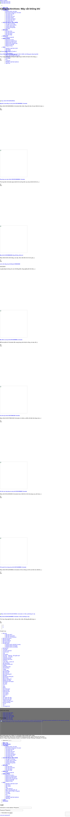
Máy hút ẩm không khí (8, 676)
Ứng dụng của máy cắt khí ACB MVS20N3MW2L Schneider (12, 179)
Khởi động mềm (7, 666)
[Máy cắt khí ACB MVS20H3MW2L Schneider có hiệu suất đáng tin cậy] (17, 613)
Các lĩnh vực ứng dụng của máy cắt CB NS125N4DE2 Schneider (13, 491)
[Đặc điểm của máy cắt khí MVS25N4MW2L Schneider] (13, 337)
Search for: (5, 740)
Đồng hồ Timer (9, 46)
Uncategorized (6, 706)
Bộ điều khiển (6, 643)
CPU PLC (5, 660)
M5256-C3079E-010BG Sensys (44, 720)
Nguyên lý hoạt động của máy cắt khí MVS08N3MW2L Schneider (13, 103)
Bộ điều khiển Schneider (11, 645)
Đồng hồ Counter (9, 39)
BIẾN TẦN (5, 743)
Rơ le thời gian (6, 689)
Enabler (5, 665)
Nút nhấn (7, 28)
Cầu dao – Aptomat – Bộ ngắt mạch (11, 655)
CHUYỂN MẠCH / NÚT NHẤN (10, 22)
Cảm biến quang (9, 17)
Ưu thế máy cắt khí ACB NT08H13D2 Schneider (10, 415)
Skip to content (3, 0)
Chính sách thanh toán (8, 715)
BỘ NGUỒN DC (7, 744)
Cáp (4, 653)
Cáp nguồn (5, 654)
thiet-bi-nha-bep (6, 702)
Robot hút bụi (6, 690)
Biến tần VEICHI (7, 640)
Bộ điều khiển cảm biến (11, 11)
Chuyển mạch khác (10, 26)
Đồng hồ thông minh (8, 664)
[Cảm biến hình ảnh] (5, 2)
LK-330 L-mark (28, 720)
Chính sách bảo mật (7, 717)
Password (5, 810)
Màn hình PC (6, 672)
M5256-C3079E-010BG (35, 720)
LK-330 (25, 720)
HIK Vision (8, 786)
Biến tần (5, 633)
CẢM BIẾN (5, 10)
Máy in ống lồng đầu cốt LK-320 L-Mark (56, 720)
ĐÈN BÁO (5, 29)
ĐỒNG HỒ (5, 36)
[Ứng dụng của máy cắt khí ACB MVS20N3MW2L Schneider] (13, 176)
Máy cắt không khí (7, 674)
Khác (4, 47)
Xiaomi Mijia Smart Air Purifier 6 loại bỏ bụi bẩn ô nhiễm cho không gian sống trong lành (19, 54)
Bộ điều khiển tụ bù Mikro (11, 647)
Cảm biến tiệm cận (10, 20)
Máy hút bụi (5, 677)
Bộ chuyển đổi (6, 642)
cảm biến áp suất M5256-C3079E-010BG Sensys (8, 720)
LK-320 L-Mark (21, 720)
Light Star (7, 63)
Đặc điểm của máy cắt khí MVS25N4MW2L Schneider (11, 339)
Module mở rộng (7, 680)
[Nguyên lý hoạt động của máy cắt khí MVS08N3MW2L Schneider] (7, 100)
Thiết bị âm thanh (7, 700)
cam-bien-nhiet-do (7, 650)
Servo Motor (6, 693)
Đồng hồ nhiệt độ (9, 37)
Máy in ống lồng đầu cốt (11, 789)
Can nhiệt (7, 58)
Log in (11, 812)
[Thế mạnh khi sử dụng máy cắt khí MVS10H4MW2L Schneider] (13, 564)
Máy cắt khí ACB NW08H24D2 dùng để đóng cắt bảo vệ (11, 255)
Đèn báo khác (8, 31)
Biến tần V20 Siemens (10, 637)
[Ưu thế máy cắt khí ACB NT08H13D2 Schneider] (13, 412)
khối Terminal (6, 668)
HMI (6, 52)
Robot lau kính (6, 691)
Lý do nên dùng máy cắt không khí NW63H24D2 (10, 264)
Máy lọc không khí (7, 679)
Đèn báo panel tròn (10, 32)
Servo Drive (5, 692)
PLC (6, 59)
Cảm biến (5, 649)
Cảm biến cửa (8, 15)
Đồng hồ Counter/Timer (11, 41)
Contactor (7, 60)
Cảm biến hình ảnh (10, 16)
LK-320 (17, 720)
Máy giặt (5, 675)
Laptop (4, 669)
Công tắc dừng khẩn (10, 27)
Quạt (4, 686)
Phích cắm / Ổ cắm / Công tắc (12, 55)
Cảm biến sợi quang (10, 18)
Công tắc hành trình (7, 659)
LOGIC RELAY (9, 53)
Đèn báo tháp (8, 34)
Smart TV (5, 695)
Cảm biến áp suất (9, 13)
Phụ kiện (5, 684)
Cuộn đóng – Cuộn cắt (8, 661)
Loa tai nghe (6, 670)
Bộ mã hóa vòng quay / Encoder (13, 12)
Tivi (3, 705)
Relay (4, 687)
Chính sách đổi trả (7, 714)
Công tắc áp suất (7, 658)
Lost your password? (5, 815)
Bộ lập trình (5, 648)
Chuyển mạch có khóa (10, 25)
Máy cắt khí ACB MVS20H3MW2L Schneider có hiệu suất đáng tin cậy (14, 616)
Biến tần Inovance (7, 638)
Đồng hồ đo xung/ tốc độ (11, 43)
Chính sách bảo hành (8, 712)
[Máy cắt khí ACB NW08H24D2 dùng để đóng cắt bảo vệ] (13, 252)
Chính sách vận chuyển (8, 716)
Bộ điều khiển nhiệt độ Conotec (13, 644)
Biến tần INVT (8, 634)
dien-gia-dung (6, 663)
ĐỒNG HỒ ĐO (6, 38)
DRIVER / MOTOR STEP (11, 48)
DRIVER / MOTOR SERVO (12, 62)
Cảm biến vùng (9, 21)
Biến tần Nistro (6, 639)
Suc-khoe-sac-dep (7, 698)
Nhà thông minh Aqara (8, 681)
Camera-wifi (6, 652)
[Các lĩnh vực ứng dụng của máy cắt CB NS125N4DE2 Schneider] (13, 488)
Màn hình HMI (6, 671)
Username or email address (9, 807)
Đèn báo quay (8, 33)
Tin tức (4, 703)
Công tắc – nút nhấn (8, 656)
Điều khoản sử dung (8, 719)
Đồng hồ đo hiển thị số (10, 42)
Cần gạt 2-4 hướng (10, 23)
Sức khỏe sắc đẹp (7, 697)
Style (4, 696)
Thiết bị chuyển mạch (8, 701)
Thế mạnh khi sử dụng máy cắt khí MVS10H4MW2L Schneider (13, 567)
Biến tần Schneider (10, 635)
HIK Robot (8, 49)
